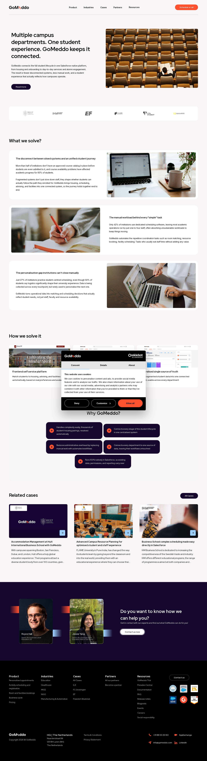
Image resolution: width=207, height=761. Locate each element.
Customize (102, 403)
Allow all (130, 403)
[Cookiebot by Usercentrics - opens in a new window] (130, 356)
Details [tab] (103, 365)
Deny (76, 403)
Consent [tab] (75, 365)
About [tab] (132, 365)
